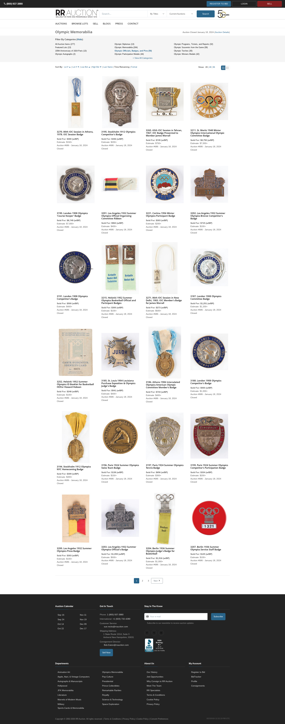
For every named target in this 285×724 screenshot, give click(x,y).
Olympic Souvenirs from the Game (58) (191, 47)
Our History (152, 672)
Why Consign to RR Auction (159, 681)
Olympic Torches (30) (183, 51)
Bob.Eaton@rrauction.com (116, 645)
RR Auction (80, 719)
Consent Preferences (159, 719)
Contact (133, 23)
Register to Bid (198, 672)
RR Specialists (153, 690)
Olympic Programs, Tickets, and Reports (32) (193, 44)
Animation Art (64, 672)
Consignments (198, 686)
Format (134, 67)
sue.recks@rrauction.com (116, 626)
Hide (79, 39)
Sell (95, 23)
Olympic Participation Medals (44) (129, 54)
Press (119, 23)
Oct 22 (61, 628)
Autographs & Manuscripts (70, 681)
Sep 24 (61, 619)
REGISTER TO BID (219, 4)
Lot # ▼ (75, 67)
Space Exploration (110, 704)
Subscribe (218, 616)
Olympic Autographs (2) (65, 54)
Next (156, 581)
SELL (269, 4)
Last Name (108, 67)
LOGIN (244, 4)
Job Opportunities (155, 677)
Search (205, 14)
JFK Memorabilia (65, 690)
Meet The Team (154, 686)
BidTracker (196, 677)
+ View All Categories (142, 58)
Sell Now (106, 652)
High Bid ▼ (97, 67)
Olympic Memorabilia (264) (126, 47)
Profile (194, 681)
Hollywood (62, 686)
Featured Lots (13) (63, 47)
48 (210, 67)
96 (214, 67)
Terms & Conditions (156, 695)
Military (61, 704)
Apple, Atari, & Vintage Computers (74, 677)
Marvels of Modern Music (69, 699)
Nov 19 (83, 619)
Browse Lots (80, 23)
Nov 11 (83, 615)
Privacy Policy (153, 704)
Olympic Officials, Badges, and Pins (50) (133, 51)
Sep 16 (61, 615)
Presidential (107, 681)
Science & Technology (112, 699)
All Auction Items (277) (65, 44)
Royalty (105, 695)
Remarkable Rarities (111, 690)
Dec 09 (83, 624)
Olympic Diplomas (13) (124, 44)
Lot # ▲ (67, 67)
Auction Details (222, 32)
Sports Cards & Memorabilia (71, 708)
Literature (62, 695)
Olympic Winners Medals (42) (186, 54)
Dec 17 (83, 628)
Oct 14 (61, 624)
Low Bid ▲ (85, 67)
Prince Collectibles (110, 686)
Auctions (61, 23)
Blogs (107, 23)
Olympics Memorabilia (112, 672)
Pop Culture (107, 677)
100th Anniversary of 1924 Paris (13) (71, 51)
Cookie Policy (153, 699)
